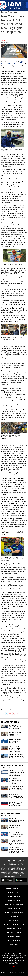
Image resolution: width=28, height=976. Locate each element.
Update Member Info (14, 912)
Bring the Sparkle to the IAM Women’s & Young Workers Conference (15, 781)
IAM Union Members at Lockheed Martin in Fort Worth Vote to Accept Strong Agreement (16, 773)
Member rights (14, 920)
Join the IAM (14, 896)
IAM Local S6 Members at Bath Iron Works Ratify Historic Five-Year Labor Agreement (16, 749)
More (14, 966)
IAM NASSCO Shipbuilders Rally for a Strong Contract (16, 727)
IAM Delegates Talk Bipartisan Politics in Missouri (15, 734)
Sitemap (14, 972)
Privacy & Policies (6, 972)
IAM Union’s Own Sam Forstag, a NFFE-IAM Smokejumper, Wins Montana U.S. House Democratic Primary (15, 806)
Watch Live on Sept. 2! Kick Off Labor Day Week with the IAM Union (16, 741)
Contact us (14, 900)
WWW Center (14, 936)
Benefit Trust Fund (14, 924)
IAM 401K (14, 944)
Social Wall (14, 893)
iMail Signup (14, 908)
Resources (14, 916)
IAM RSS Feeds (14, 932)
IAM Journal (5, 40)
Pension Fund (14, 928)
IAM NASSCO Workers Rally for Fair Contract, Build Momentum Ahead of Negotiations (16, 757)
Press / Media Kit (14, 889)
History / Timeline (14, 904)
